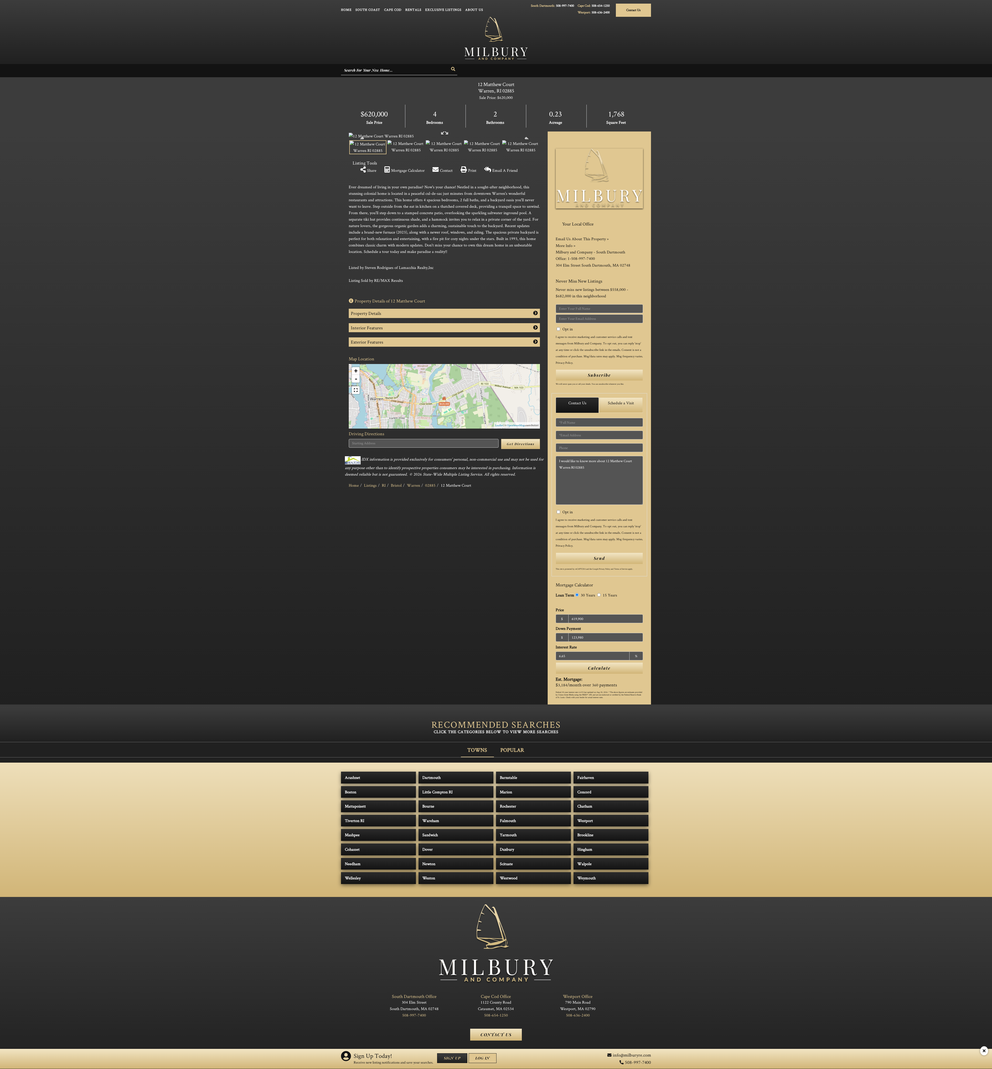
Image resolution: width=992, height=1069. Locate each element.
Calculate (599, 668)
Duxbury (507, 849)
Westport (585, 820)
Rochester (508, 806)
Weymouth (586, 878)
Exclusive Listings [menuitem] (443, 9)
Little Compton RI (437, 792)
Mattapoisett (355, 806)
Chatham (584, 806)
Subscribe (599, 375)
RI (384, 485)
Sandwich (430, 835)
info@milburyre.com (632, 1055)
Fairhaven (585, 777)
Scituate (506, 863)
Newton (428, 863)
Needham (353, 863)
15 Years (609, 595)
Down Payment (568, 628)
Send (599, 558)
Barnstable (508, 777)
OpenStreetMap (516, 425)
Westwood (508, 878)
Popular (512, 749)
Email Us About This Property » (582, 239)
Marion (506, 792)
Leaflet (499, 425)
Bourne (428, 806)
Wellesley (353, 878)
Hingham (584, 849)
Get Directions (520, 444)
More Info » (565, 245)
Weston (428, 878)
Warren (413, 485)
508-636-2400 (601, 12)
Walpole (584, 863)
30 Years (587, 595)
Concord (584, 792)
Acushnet (352, 777)
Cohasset (352, 849)
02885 (430, 485)
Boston (350, 792)
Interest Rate (566, 647)
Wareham (430, 820)
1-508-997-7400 (581, 258)
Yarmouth (508, 835)
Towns (477, 749)
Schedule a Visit (621, 403)
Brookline (585, 835)
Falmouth (508, 820)
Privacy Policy (564, 363)
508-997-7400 (565, 5)
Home (354, 485)
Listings (370, 485)
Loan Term (565, 595)
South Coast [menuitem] (367, 9)
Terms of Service (620, 569)
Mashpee (352, 835)
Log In (482, 1058)
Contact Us (633, 10)
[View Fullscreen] (356, 390)
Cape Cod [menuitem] (392, 9)
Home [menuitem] (346, 9)
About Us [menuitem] (474, 9)
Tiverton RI (354, 820)
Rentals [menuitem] (413, 9)
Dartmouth (431, 777)
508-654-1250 (601, 5)
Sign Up (452, 1058)
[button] (453, 69)
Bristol (396, 485)
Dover (427, 849)
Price (560, 610)
